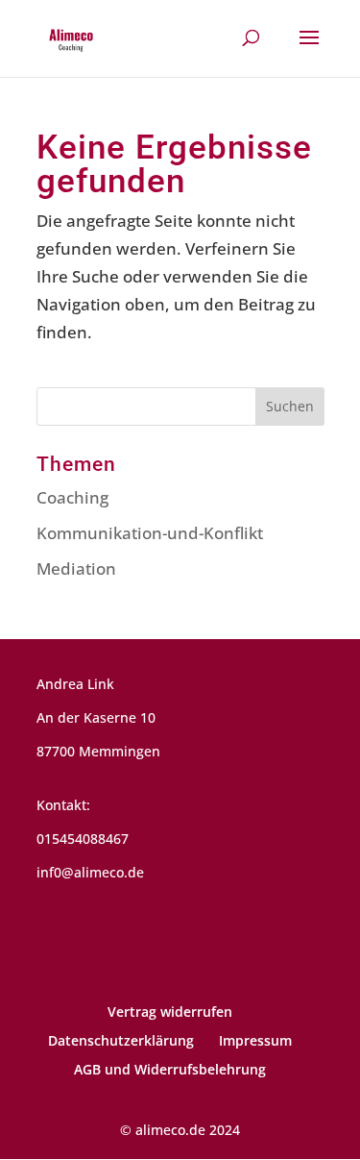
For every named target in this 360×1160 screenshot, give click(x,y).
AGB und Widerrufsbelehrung (170, 1069)
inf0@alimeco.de (90, 872)
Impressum (255, 1040)
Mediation (76, 568)
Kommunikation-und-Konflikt (149, 533)
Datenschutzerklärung (121, 1040)
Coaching (72, 497)
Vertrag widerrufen (170, 1011)
